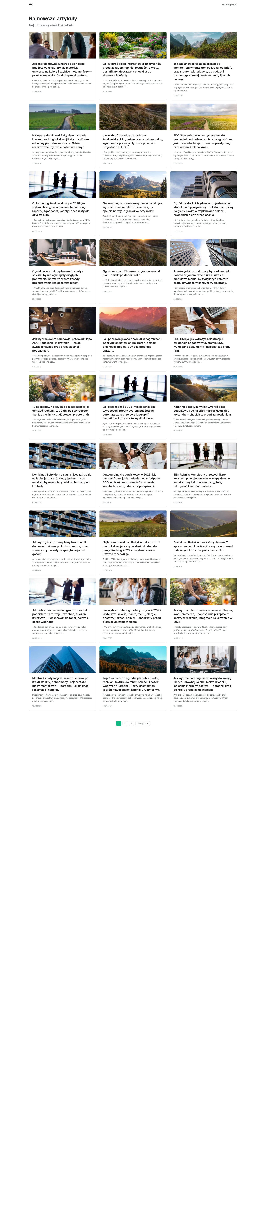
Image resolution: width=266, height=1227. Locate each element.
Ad (31, 4)
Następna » (143, 723)
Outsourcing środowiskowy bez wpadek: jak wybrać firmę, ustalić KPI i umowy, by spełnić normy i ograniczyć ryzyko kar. (132, 207)
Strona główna (229, 4)
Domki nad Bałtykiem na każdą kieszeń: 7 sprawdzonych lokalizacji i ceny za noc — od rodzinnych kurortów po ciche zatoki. (203, 546)
